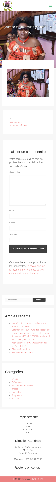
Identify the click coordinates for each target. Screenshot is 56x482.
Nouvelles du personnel (22, 353)
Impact (15, 389)
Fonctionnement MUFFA (23, 386)
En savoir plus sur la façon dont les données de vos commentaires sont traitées (27, 269)
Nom (12, 211)
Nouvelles (16, 392)
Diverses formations (21, 349)
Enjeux (15, 379)
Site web (13, 235)
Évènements (17, 382)
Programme (17, 395)
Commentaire (15, 172)
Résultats (16, 399)
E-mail (12, 223)
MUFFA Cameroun (23, 479)
